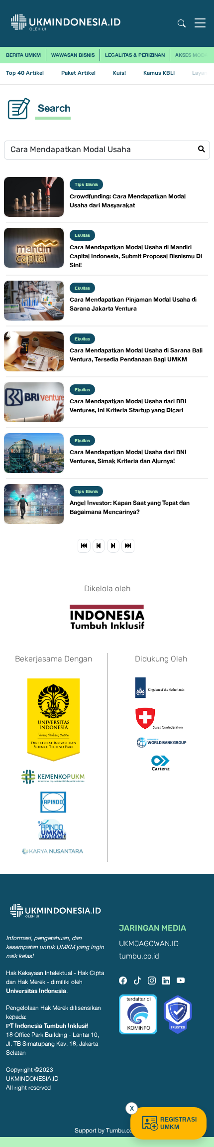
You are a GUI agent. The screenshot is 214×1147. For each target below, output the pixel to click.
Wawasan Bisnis (73, 55)
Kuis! (119, 73)
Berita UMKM (23, 55)
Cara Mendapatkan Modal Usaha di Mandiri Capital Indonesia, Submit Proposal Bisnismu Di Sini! (136, 256)
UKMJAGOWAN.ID (149, 944)
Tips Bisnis (86, 184)
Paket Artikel (78, 73)
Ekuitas (82, 235)
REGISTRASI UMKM (178, 1123)
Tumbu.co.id (122, 1130)
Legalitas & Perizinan (135, 55)
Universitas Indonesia (36, 990)
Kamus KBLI (159, 73)
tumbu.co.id (139, 956)
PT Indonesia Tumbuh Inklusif (47, 1025)
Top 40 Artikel (25, 73)
